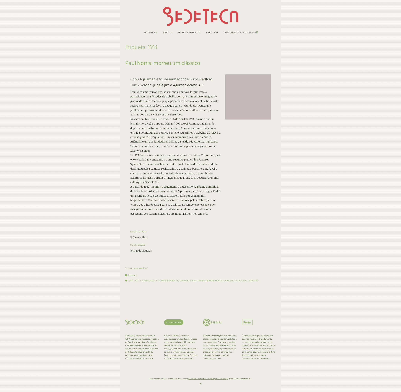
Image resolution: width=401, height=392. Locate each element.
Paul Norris (241, 280)
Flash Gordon (198, 280)
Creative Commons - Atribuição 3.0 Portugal (208, 378)
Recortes (132, 275)
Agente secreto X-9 (150, 280)
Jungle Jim (229, 280)
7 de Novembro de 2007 (136, 268)
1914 (130, 280)
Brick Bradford (168, 280)
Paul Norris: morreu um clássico (162, 63)
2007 (137, 280)
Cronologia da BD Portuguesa (240, 32)
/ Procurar (212, 32)
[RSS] (200, 383)
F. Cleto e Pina (183, 280)
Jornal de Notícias (214, 280)
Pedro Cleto (254, 280)
